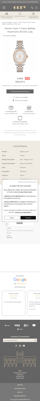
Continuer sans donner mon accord (27, 182)
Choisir (12, 218)
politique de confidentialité (23, 212)
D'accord (28, 218)
